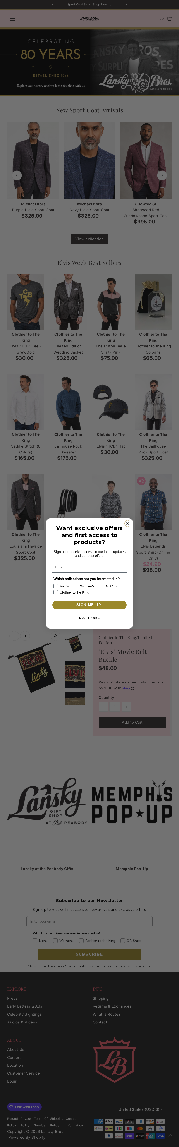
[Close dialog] (127, 523)
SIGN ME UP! (89, 605)
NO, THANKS (89, 618)
